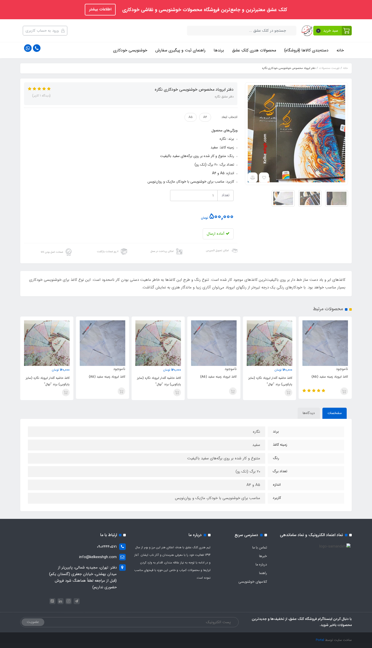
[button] (332, 30)
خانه (340, 50)
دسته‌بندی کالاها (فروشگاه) (306, 50)
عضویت (33, 622)
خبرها (263, 556)
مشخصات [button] (334, 413)
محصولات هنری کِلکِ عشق (254, 50)
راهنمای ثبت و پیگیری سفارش (180, 50)
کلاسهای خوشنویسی (252, 581)
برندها (219, 50)
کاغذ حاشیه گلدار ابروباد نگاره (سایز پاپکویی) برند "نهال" (270, 381)
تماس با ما (259, 547)
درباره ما (261, 564)
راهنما (263, 573)
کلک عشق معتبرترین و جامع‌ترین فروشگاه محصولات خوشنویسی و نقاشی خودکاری (204, 10)
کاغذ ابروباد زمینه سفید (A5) (330, 376)
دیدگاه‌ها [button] (309, 413)
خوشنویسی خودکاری (130, 50)
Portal (320, 640)
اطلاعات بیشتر (100, 9)
